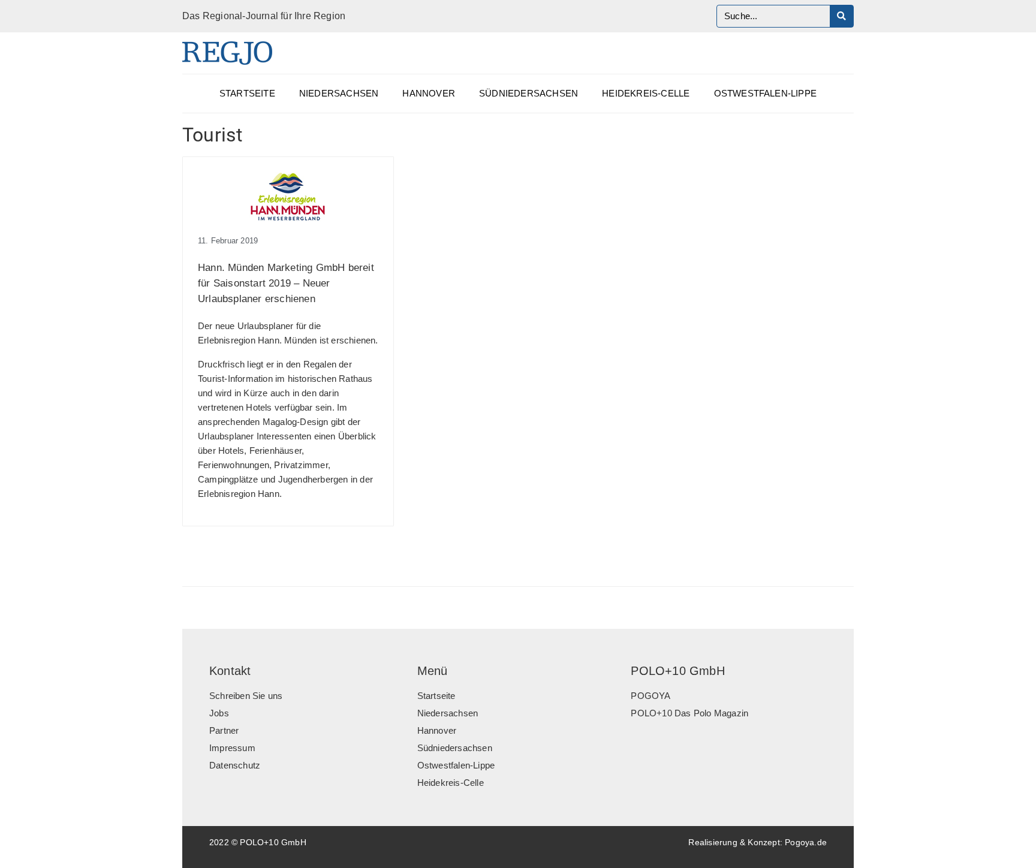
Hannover (428, 93)
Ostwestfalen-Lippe (765, 93)
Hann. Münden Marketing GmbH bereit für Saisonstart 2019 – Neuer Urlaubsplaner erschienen (286, 283)
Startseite (247, 93)
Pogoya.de (806, 842)
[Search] (841, 16)
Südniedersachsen (528, 93)
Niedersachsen (339, 93)
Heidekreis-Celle (645, 93)
